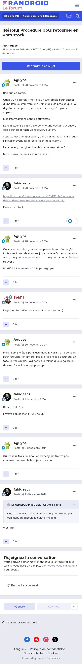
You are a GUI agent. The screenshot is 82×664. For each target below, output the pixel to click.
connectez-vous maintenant (59, 565)
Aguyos (13, 45)
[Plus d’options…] (75, 82)
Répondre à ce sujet (41, 66)
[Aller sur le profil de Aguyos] (7, 83)
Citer (16, 167)
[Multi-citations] (6, 168)
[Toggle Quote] (9, 504)
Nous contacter (34, 653)
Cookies (53, 653)
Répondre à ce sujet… (25, 585)
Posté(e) (31, 85)
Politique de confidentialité (47, 649)
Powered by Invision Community (41, 658)
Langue (19, 649)
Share (21, 606)
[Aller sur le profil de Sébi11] (7, 300)
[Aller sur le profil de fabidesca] (7, 186)
